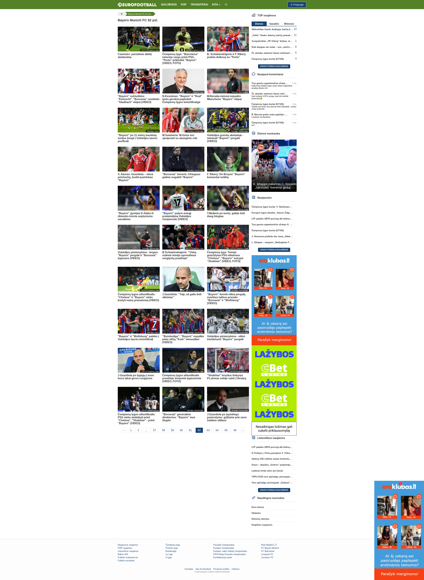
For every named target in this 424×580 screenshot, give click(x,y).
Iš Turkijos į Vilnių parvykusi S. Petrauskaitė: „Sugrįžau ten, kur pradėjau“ (290, 453)
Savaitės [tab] (274, 23)
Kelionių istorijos (260, 519)
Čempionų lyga (173, 545)
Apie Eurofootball (203, 569)
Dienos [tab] (259, 23)
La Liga (169, 554)
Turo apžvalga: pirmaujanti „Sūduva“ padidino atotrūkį (280, 482)
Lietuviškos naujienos (128, 551)
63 (208, 430)
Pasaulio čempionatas (224, 545)
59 (172, 430)
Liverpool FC (267, 554)
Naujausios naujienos (128, 545)
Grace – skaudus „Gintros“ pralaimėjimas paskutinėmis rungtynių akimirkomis (292, 465)
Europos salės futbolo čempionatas (230, 551)
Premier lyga (172, 548)
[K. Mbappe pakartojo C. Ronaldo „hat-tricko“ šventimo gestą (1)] (274, 165)
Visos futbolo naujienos (274, 66)
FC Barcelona (267, 551)
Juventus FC (267, 557)
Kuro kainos (258, 507)
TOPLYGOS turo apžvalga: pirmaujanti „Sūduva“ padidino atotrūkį (286, 476)
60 (181, 430)
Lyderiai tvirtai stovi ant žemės (267, 471)
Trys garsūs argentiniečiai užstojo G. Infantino (275, 83)
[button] (216, 4)
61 (190, 430)
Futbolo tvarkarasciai (128, 557)
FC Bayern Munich (270, 548)
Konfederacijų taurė (222, 557)
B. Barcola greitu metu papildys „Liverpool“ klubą (277, 114)
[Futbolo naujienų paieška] (226, 5)
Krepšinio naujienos (262, 525)
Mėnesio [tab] (289, 23)
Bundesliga (171, 551)
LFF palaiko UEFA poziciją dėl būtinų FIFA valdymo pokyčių (282, 218)
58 (163, 430)
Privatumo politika (221, 569)
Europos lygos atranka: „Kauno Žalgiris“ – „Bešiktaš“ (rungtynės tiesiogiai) (290, 213)
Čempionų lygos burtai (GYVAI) (268, 59)
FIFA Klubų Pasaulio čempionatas (229, 554)
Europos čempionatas (223, 548)
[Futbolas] (121, 14)
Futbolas (235, 569)
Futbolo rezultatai (126, 560)
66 (235, 430)
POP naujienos (125, 548)
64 (217, 430)
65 (226, 430)
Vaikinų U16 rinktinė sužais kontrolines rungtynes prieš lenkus (284, 459)
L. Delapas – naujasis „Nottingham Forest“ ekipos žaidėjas (282, 242)
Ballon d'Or (123, 554)
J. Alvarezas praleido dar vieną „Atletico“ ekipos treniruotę (282, 236)
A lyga (169, 557)
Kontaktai (189, 569)
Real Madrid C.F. (269, 545)
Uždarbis (256, 513)
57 (154, 430)
